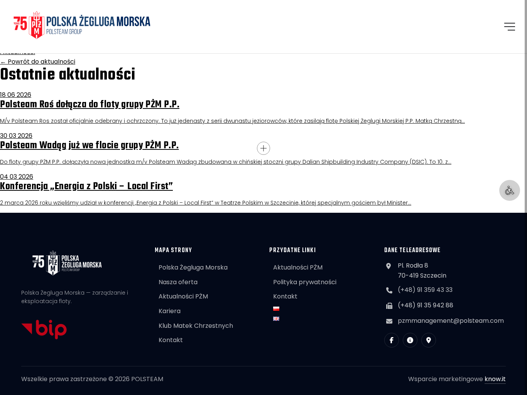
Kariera (170, 311)
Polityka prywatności (304, 282)
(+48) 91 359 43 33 (425, 289)
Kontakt (171, 340)
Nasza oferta (178, 282)
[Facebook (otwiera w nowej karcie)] (391, 340)
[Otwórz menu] (509, 26)
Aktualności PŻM (183, 296)
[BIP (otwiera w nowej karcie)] (410, 340)
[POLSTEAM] (82, 25)
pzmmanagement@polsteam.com (451, 320)
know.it (495, 379)
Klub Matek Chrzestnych (196, 325)
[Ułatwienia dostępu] (509, 190)
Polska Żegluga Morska (193, 267)
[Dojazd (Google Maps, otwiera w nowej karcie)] (428, 340)
